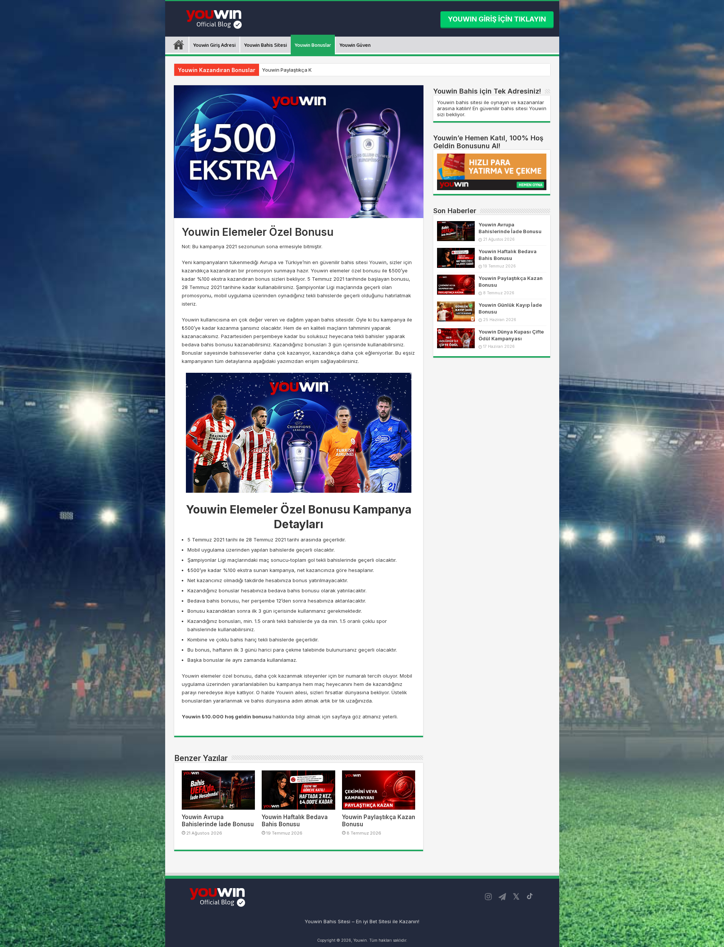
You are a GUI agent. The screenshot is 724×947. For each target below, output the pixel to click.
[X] (516, 896)
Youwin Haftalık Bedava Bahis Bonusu (295, 820)
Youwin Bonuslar (313, 45)
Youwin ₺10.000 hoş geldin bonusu (227, 716)
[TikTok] (530, 896)
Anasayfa (179, 44)
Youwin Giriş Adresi (214, 45)
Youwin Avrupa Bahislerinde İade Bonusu (218, 820)
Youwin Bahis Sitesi (265, 45)
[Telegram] (502, 896)
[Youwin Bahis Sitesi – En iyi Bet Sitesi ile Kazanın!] (215, 18)
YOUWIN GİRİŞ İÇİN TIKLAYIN (497, 19)
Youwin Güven (355, 45)
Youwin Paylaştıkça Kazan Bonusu (302, 70)
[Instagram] (488, 896)
